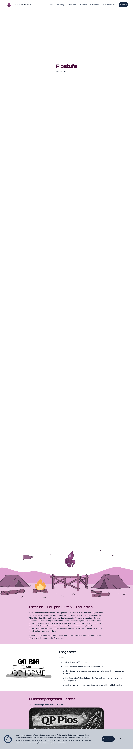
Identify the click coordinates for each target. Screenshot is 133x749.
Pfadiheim (83, 5)
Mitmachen (94, 5)
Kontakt (123, 5)
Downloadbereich (108, 5)
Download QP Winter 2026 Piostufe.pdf (48, 705)
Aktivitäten (71, 5)
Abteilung (60, 5)
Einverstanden (108, 739)
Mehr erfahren (123, 739)
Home (51, 5)
